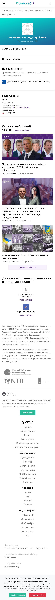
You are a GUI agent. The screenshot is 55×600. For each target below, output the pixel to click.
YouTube (28, 531)
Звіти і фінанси (27, 431)
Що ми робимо (27, 453)
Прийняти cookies (18, 595)
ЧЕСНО (10, 393)
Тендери (27, 504)
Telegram (29, 527)
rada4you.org (26, 300)
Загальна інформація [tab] (14, 48)
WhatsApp (28, 523)
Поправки (27, 482)
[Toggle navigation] (4, 3)
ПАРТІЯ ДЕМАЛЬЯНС (21, 107)
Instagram (28, 519)
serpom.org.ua (26, 315)
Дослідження (27, 457)
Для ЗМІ (27, 492)
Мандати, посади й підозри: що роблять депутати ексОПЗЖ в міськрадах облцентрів (24, 167)
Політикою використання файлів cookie (20, 588)
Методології (27, 439)
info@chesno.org (11, 566)
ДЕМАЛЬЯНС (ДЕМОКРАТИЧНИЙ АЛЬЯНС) (28, 81)
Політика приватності (27, 443)
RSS (27, 496)
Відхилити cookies (37, 595)
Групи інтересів (27, 478)
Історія (27, 435)
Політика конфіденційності (27, 447)
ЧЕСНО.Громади (27, 474)
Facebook (28, 515)
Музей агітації (27, 469)
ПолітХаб (27, 461)
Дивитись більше (21, 130)
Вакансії (28, 500)
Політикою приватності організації (34, 589)
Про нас (27, 427)
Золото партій (27, 465)
